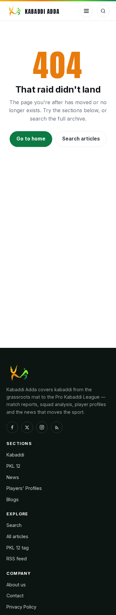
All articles (17, 536)
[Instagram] (42, 427)
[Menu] (86, 11)
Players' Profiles (24, 488)
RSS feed (16, 558)
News (12, 477)
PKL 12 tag (17, 547)
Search (14, 525)
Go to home (30, 139)
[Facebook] (12, 427)
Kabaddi (15, 454)
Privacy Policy (21, 607)
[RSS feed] (57, 427)
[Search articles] (103, 11)
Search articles (81, 139)
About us (16, 584)
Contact (15, 595)
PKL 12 (13, 466)
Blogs (12, 499)
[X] (27, 427)
